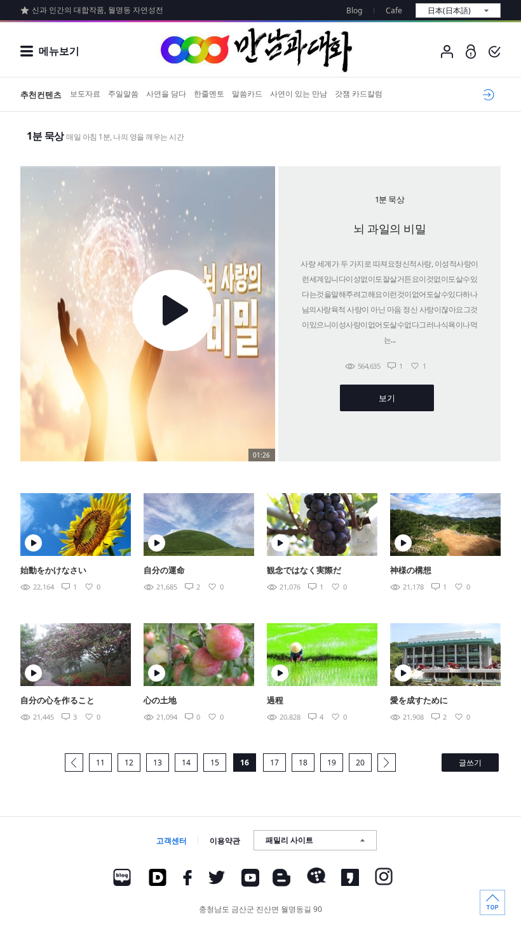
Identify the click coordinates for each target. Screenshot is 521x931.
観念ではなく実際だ (304, 570)
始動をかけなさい (53, 570)
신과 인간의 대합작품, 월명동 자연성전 (97, 9)
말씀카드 (247, 93)
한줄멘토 (209, 93)
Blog (354, 10)
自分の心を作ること (57, 700)
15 (214, 762)
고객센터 (171, 840)
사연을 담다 (166, 93)
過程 (275, 700)
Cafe (394, 10)
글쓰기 (470, 762)
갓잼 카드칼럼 (358, 93)
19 (331, 762)
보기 (387, 398)
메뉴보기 (59, 50)
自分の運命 (164, 570)
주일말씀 (123, 93)
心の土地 (160, 700)
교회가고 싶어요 (486, 94)
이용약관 (225, 840)
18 (303, 762)
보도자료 (85, 93)
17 (274, 762)
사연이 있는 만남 (298, 93)
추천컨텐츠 (41, 94)
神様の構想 (410, 570)
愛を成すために (419, 700)
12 (129, 762)
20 (360, 762)
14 (186, 762)
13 (157, 762)
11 (100, 762)
